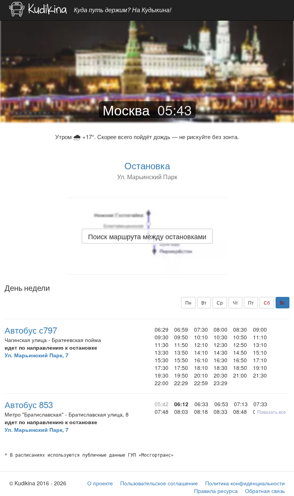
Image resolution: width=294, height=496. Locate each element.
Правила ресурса (216, 490)
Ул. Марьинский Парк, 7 (37, 355)
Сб (267, 302)
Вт (204, 302)
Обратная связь (265, 490)
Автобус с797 (31, 330)
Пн (188, 302)
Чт (235, 302)
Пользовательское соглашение (159, 483)
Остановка (147, 165)
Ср (220, 302)
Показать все (271, 411)
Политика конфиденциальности (245, 483)
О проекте (100, 483)
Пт (251, 302)
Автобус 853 (29, 404)
